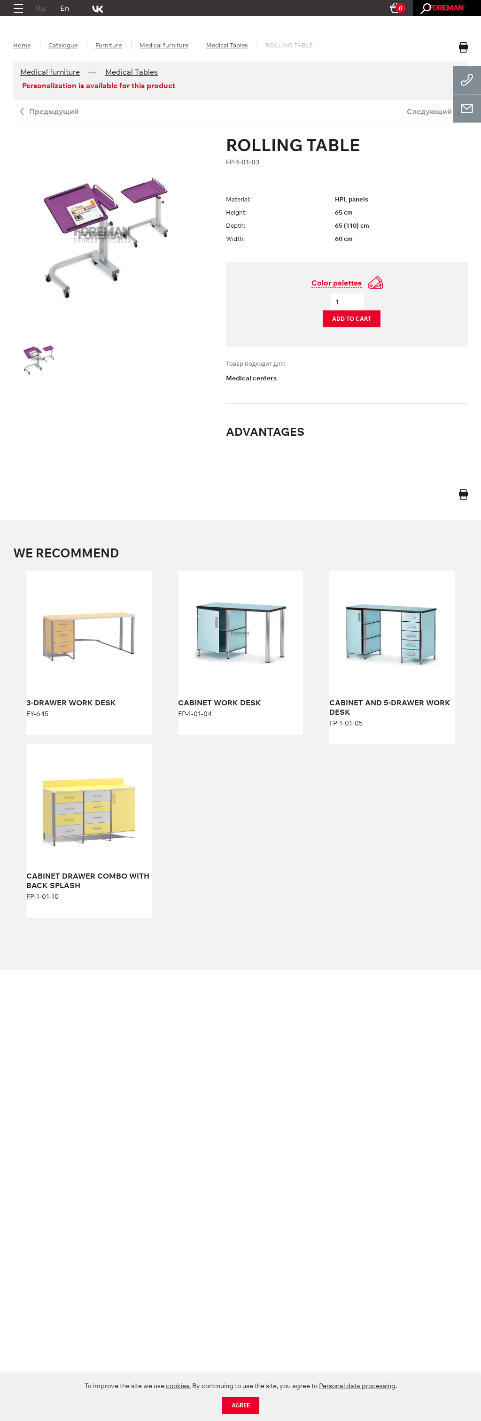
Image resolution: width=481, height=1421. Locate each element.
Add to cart (351, 318)
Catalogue (63, 45)
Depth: (235, 225)
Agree (241, 1405)
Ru (40, 8)
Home (22, 45)
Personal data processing (357, 1386)
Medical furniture (164, 45)
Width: (235, 238)
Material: (238, 199)
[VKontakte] (98, 8)
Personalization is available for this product (98, 85)
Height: (236, 212)
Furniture (108, 45)
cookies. (178, 1386)
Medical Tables (227, 45)
